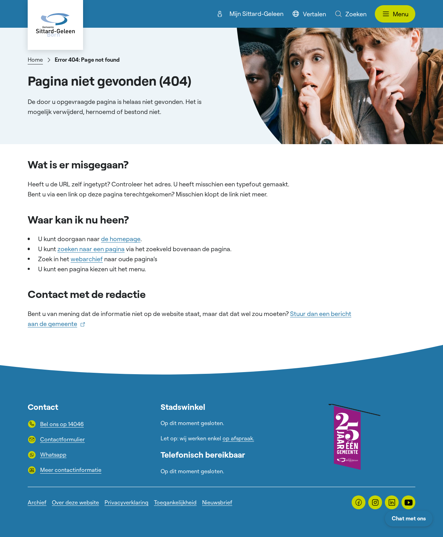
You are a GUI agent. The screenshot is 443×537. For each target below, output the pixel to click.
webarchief (87, 259)
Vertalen (314, 14)
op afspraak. (238, 438)
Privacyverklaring (126, 502)
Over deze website (75, 502)
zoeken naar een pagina (91, 249)
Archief (37, 502)
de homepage (121, 239)
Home (35, 59)
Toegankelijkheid (175, 502)
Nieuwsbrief (217, 502)
